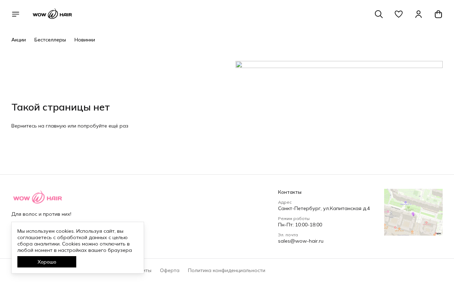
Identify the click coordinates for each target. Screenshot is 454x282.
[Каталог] (15, 14)
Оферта (169, 270)
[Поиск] (379, 14)
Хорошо (47, 262)
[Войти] (418, 14)
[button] (398, 14)
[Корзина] (438, 14)
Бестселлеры (50, 39)
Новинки (84, 39)
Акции (18, 39)
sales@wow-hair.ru (300, 241)
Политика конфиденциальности (226, 270)
